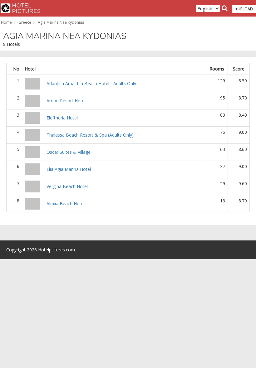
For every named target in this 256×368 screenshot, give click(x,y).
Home (6, 22)
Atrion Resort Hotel (66, 101)
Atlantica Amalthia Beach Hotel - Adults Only (91, 83)
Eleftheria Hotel (62, 118)
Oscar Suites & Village (69, 152)
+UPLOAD (244, 9)
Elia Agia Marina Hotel (69, 169)
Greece (24, 22)
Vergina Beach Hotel (67, 186)
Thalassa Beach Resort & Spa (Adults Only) (90, 135)
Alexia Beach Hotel (66, 203)
